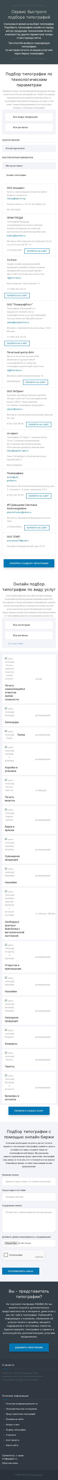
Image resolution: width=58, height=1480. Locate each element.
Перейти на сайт (37, 251)
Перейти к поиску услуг (29, 1111)
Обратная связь (10, 1463)
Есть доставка (15, 643)
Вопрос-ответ (13, 1425)
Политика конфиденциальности (22, 1404)
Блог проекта (12, 1440)
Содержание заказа (12, 1205)
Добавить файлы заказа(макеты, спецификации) (26, 1237)
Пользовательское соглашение (21, 1409)
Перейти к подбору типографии (29, 563)
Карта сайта (12, 1445)
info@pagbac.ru (9, 1459)
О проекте (11, 1435)
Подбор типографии (16, 1430)
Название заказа (10, 1175)
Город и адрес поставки (14, 1190)
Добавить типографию (29, 1347)
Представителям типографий (20, 1414)
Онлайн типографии (16, 175)
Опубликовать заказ (20, 1271)
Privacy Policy (36, 1475)
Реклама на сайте (15, 1419)
